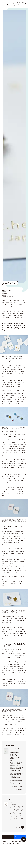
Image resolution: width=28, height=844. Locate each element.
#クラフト (5, 841)
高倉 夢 (5, 293)
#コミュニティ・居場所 (12, 841)
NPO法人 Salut (15, 758)
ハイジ (11, 786)
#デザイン (21, 841)
